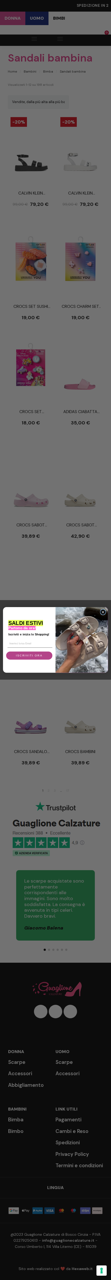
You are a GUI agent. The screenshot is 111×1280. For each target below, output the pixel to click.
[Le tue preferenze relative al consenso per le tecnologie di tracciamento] (101, 1270)
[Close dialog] (102, 612)
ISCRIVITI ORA (29, 655)
